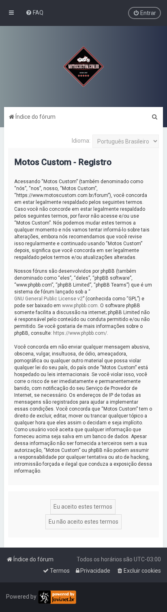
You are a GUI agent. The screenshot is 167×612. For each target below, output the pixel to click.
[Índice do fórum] (83, 66)
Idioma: (81, 140)
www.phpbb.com (80, 305)
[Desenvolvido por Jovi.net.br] (57, 597)
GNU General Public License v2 (48, 299)
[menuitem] (34, 12)
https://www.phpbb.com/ (80, 333)
